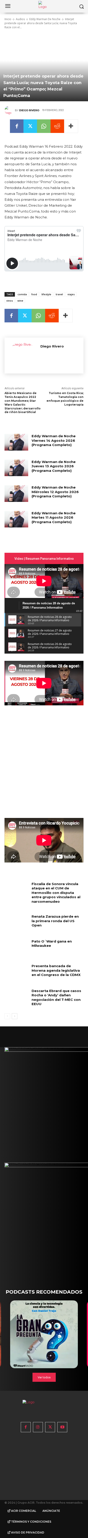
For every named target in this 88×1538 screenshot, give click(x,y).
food (34, 294)
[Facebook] (16, 126)
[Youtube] (62, 1427)
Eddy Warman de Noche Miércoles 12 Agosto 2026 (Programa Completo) (55, 491)
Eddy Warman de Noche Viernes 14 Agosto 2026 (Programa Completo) (54, 440)
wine (20, 300)
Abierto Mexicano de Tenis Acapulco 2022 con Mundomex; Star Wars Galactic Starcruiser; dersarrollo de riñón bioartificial (23, 402)
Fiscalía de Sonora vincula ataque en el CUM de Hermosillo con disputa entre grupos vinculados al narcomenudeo (56, 893)
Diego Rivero (29, 110)
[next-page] (14, 1016)
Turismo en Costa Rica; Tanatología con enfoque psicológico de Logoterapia (64, 398)
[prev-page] (7, 1016)
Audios (20, 19)
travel (59, 294)
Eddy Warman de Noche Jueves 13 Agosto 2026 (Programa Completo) (54, 466)
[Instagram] (38, 1427)
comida (22, 294)
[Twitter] (30, 126)
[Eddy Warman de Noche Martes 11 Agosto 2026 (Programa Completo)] (16, 519)
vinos (9, 300)
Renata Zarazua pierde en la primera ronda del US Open (55, 920)
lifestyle (46, 294)
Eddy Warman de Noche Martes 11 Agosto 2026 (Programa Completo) (54, 517)
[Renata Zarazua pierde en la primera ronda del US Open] (16, 922)
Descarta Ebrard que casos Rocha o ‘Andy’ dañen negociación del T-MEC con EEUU (56, 997)
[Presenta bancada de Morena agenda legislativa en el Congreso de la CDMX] (16, 972)
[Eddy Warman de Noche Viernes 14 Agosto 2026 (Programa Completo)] (16, 442)
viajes (71, 294)
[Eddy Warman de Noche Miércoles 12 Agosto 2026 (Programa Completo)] (16, 493)
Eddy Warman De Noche (44, 19)
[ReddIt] (57, 126)
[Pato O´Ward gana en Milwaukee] (16, 947)
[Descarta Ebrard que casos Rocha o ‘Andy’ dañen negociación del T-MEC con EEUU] (16, 997)
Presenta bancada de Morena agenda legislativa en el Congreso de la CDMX (56, 970)
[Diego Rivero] (10, 110)
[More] (71, 126)
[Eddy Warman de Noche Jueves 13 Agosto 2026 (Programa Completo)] (16, 468)
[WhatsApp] (44, 126)
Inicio (8, 19)
